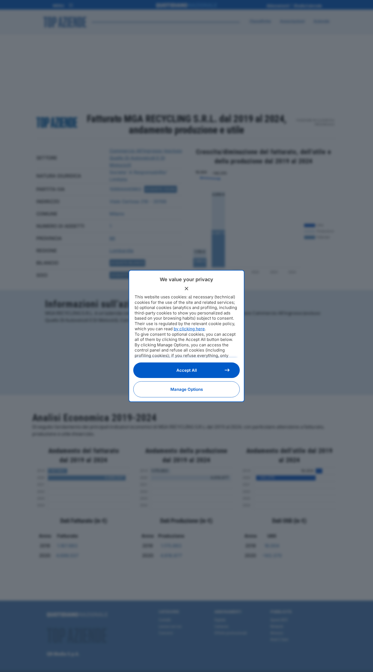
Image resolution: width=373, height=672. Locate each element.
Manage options (186, 389)
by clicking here (189, 328)
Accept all (186, 370)
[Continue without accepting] (186, 288)
